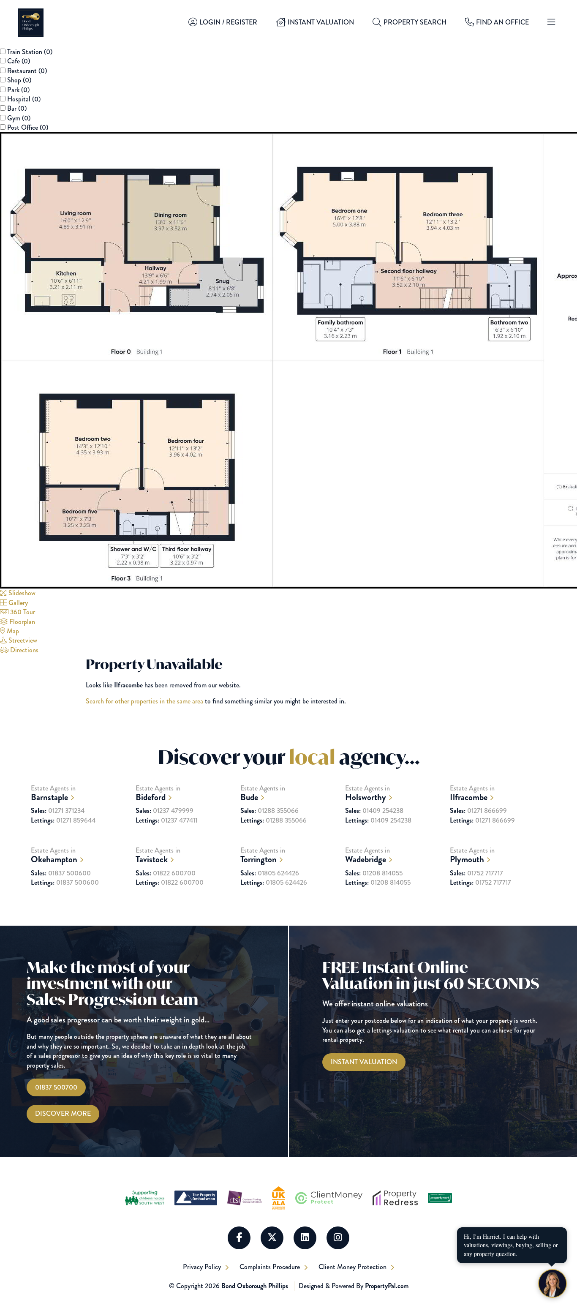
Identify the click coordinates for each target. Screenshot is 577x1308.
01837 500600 (61, 873)
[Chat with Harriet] (552, 1283)
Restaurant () (27, 71)
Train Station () (29, 52)
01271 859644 (63, 820)
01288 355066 (269, 810)
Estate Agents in (53, 793)
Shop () (19, 80)
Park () (18, 90)
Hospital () (24, 99)
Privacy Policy (203, 1267)
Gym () (18, 118)
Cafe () (18, 61)
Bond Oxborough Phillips (254, 1286)
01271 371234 (57, 810)
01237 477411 (166, 820)
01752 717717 (476, 873)
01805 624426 (269, 873)
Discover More (63, 1113)
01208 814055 (374, 873)
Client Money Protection (353, 1267)
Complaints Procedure (271, 1267)
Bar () (17, 108)
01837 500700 (56, 1087)
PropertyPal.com (386, 1286)
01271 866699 (478, 810)
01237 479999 (164, 810)
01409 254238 (374, 810)
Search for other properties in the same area (144, 701)
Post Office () (27, 127)
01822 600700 (166, 873)
